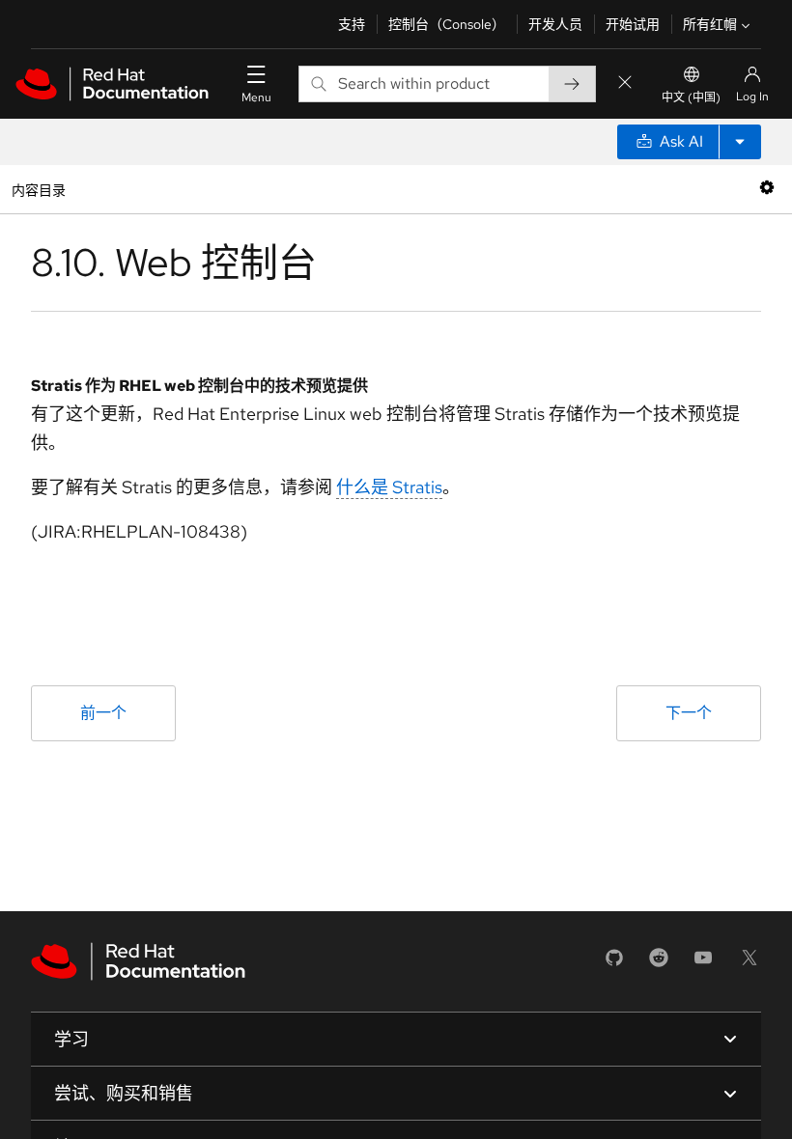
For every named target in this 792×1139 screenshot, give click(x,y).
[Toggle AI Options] (740, 142)
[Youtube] (703, 964)
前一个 (103, 713)
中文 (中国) (691, 97)
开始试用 (633, 24)
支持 (351, 24)
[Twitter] (749, 964)
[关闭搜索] (624, 83)
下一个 (688, 713)
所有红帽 (710, 24)
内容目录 (38, 189)
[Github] (614, 964)
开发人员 (555, 24)
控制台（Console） (446, 24)
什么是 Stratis (389, 487)
